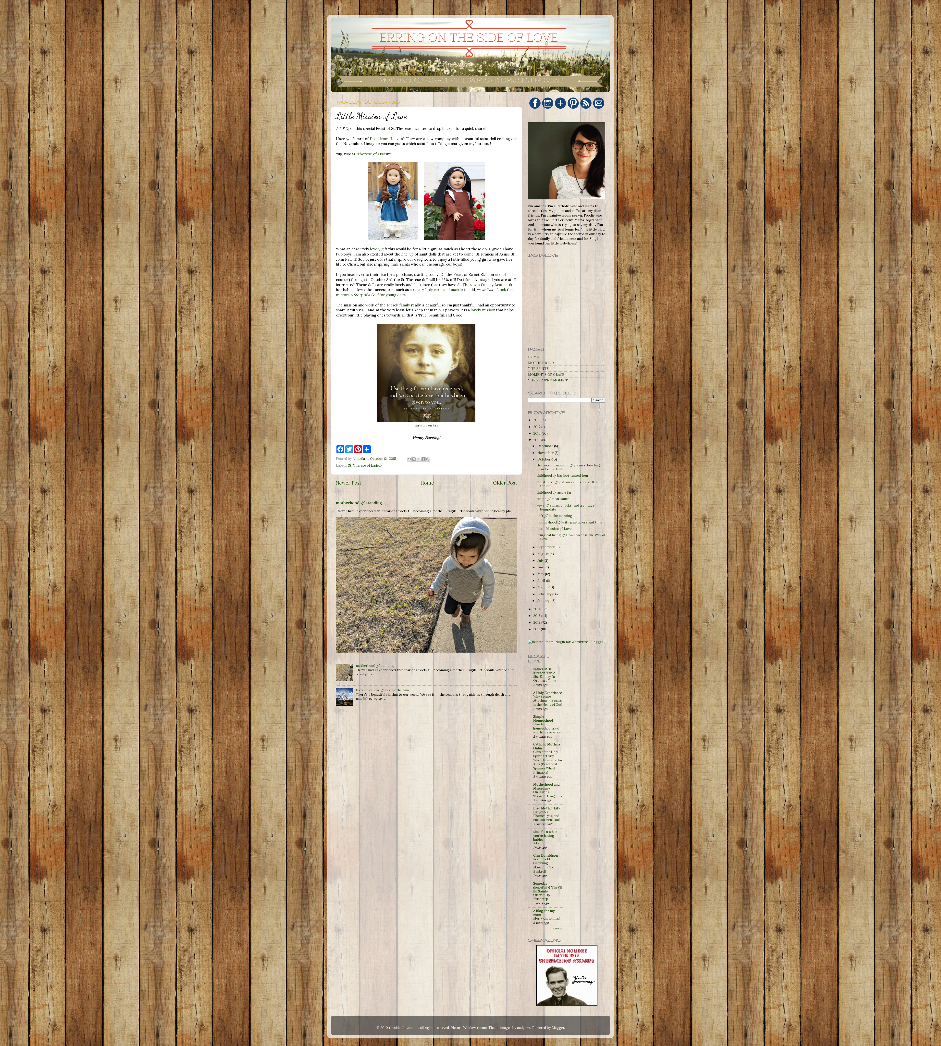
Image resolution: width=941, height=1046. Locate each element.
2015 (537, 440)
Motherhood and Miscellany (546, 786)
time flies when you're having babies (545, 835)
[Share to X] (418, 459)
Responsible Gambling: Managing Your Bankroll (544, 865)
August (543, 554)
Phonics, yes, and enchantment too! (546, 818)
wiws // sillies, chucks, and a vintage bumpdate (565, 507)
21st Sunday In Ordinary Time (544, 679)
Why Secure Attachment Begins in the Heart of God (547, 700)
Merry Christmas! (546, 918)
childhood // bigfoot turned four (562, 475)
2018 (537, 420)
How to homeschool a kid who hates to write (547, 728)
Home (427, 483)
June (541, 567)
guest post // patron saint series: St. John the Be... (569, 484)
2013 (537, 615)
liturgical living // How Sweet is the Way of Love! (570, 537)
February (544, 594)
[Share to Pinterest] (427, 459)
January (543, 600)
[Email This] (409, 459)
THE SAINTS (538, 368)
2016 (537, 433)
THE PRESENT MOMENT (549, 380)
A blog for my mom (544, 913)
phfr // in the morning (554, 515)
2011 (537, 629)
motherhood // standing (359, 502)
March (542, 587)
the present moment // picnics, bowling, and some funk (568, 467)
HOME (533, 357)
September (546, 547)
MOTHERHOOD (541, 363)
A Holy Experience (547, 693)
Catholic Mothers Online (547, 746)
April (541, 580)
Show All (558, 928)
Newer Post (348, 483)
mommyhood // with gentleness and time (569, 522)
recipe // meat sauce (552, 499)
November (546, 452)
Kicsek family (398, 305)
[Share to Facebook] (423, 459)
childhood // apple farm (555, 492)
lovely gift (378, 249)
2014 (537, 609)
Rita (536, 843)
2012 (537, 622)
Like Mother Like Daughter (547, 810)
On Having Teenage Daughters (548, 794)
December (545, 446)
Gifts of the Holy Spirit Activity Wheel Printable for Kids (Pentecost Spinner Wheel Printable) (547, 762)
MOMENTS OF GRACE (546, 374)
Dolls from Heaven (386, 138)
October (544, 459)
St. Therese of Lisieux (371, 154)
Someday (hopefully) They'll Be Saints (547, 887)
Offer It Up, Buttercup (542, 897)
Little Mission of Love (553, 528)
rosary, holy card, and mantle (438, 289)
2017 (537, 427)
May (541, 574)
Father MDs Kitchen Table (544, 671)
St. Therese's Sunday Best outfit (485, 284)
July (541, 560)
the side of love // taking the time (383, 690)
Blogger (558, 1027)
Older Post (505, 483)
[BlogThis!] (413, 459)
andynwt (524, 1027)
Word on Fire (429, 425)
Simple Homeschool (543, 718)
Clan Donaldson (545, 855)
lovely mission (483, 310)
